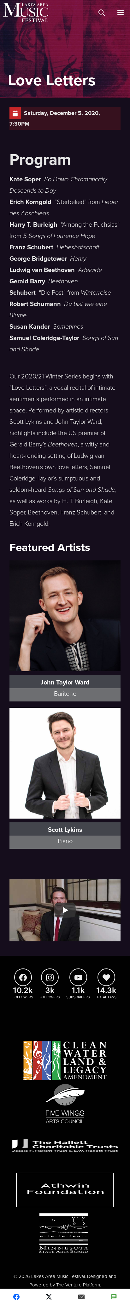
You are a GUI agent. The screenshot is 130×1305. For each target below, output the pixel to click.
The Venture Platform (78, 1285)
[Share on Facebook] (16, 1297)
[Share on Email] (81, 1297)
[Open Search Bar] (101, 12)
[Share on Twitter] (48, 1297)
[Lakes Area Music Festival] (25, 12)
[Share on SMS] (114, 1297)
